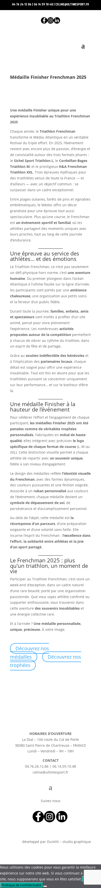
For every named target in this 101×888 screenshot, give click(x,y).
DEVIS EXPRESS (50, 61)
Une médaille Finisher (37, 404)
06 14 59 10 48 (43, 4)
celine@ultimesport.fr (72, 4)
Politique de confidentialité (21, 885)
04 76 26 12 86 (21, 4)
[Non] (45, 886)
